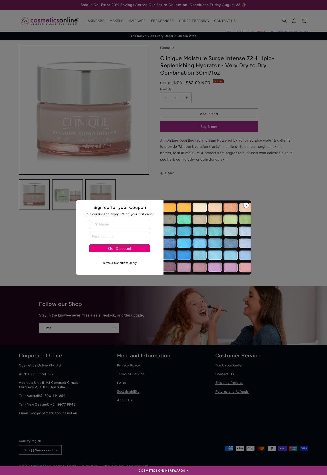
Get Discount (119, 248)
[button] (163, 470)
